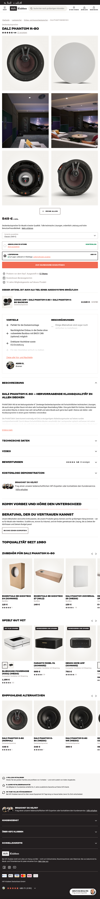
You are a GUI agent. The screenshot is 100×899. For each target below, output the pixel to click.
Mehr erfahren (27, 228)
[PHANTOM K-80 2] (74, 63)
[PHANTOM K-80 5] (25, 178)
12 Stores (43, 274)
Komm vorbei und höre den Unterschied (41, 504)
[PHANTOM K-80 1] (25, 63)
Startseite (6, 20)
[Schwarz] (11, 656)
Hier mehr (94, 2)
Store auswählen (14, 247)
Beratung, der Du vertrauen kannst (38, 514)
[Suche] (31, 8)
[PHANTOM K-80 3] (25, 120)
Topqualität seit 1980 (24, 525)
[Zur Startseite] (18, 8)
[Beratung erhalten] (93, 892)
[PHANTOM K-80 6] (74, 178)
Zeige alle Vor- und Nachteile (19, 357)
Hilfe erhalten (22, 489)
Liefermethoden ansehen (42, 257)
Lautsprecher (17, 20)
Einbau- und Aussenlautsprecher (36, 20)
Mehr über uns (43, 852)
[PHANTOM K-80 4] (74, 120)
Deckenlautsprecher (10, 25)
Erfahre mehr (7, 430)
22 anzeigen (22, 33)
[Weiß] (5, 656)
